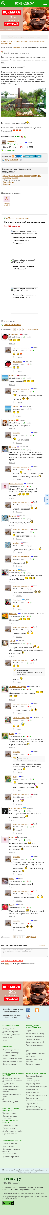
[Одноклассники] (37, 1010)
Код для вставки (11, 160)
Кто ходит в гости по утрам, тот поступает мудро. (22, 176)
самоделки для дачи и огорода (12, 60)
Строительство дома (10, 1125)
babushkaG (13, 614)
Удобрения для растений (35, 1054)
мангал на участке (32, 60)
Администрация (26, 1187)
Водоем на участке (33, 1084)
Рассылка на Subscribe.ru (28, 1017)
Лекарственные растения (12, 1058)
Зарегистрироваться (12, 960)
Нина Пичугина (25, 1193)
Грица (11, 837)
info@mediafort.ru (11, 1198)
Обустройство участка (36, 1073)
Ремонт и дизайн (9, 1128)
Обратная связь (9, 1187)
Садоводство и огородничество (33, 1027)
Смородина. (7, 184)
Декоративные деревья (11, 1078)
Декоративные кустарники (12, 1081)
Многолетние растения (11, 1086)
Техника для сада (9, 1113)
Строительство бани (10, 1134)
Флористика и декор (10, 1102)
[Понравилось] (30, 337)
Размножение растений (34, 1045)
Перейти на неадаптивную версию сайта (24, 37)
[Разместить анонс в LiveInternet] (28, 156)
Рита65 (12, 905)
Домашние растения (10, 1099)
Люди (5, 1040)
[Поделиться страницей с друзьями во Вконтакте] (16, 156)
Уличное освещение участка (36, 1095)
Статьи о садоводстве (11, 1034)
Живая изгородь (32, 1089)
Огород (28, 1031)
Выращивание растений (35, 1042)
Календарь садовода (11, 1053)
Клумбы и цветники (33, 1081)
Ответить (12, 343)
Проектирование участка (35, 1101)
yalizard (12, 641)
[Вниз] (46, 503)
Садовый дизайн (32, 1098)
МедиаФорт (17, 1183)
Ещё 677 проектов (12, 226)
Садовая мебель (32, 1104)
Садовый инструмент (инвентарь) (11, 1117)
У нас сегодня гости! (10, 178)
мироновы (16, 47)
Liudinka (12, 420)
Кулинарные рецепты (11, 1157)
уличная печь (6, 43)
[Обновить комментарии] (46, 499)
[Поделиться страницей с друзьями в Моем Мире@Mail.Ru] (18, 156)
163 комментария (10, 150)
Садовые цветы (8, 1084)
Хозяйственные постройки (12, 1131)
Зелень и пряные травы (35, 1036)
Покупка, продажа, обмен (12, 1061)
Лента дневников (9, 1029)
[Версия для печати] (21, 160)
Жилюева (12, 447)
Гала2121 (12, 516)
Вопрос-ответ (8, 1037)
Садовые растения (33, 1039)
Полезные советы (9, 1064)
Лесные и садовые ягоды (35, 1033)
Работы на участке (10, 1143)
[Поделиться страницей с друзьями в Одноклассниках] (13, 156)
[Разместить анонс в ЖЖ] (37, 156)
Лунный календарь (10, 1056)
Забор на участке (32, 1092)
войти (7, 964)
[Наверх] (46, 495)
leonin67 (12, 375)
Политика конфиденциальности (23, 1189)
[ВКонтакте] (28, 1010)
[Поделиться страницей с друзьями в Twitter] (21, 156)
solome (11, 879)
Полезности (8, 1047)
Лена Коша (13, 570)
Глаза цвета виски (15, 808)
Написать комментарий (12, 325)
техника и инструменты (19, 57)
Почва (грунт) (31, 1056)
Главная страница (11, 1026)
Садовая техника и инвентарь (11, 1109)
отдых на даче (21, 41)
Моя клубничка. (8, 182)
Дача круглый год (9, 1146)
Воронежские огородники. (37, 47)
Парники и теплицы (33, 1064)
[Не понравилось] (28, 337)
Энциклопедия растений (12, 1050)
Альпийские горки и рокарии (36, 1086)
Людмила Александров (17, 687)
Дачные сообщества (10, 1032)
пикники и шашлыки (36, 41)
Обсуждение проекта (27, 1172)
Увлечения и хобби (10, 1154)
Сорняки (29, 1048)
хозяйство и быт (7, 41)
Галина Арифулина (16, 484)
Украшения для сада (33, 1107)
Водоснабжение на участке (36, 1109)
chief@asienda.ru (38, 1193)
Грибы (28, 1051)
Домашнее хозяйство (12, 1140)
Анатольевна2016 (7, 204)
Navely (11, 734)
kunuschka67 (13, 334)
